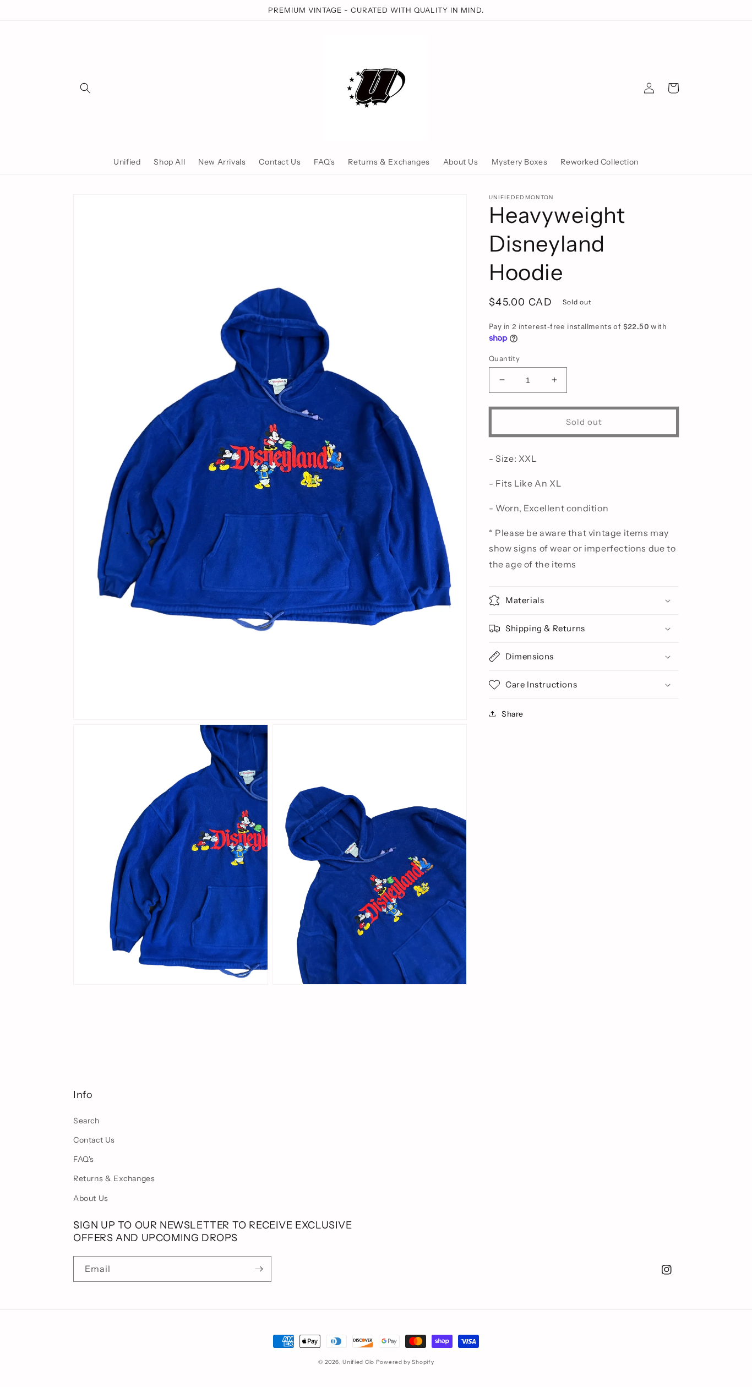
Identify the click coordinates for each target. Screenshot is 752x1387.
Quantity (504, 357)
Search (86, 1121)
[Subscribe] (259, 1269)
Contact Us (94, 1140)
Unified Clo (358, 1362)
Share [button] (513, 714)
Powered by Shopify (405, 1362)
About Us (90, 1198)
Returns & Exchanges (114, 1178)
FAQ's (83, 1159)
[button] (85, 88)
